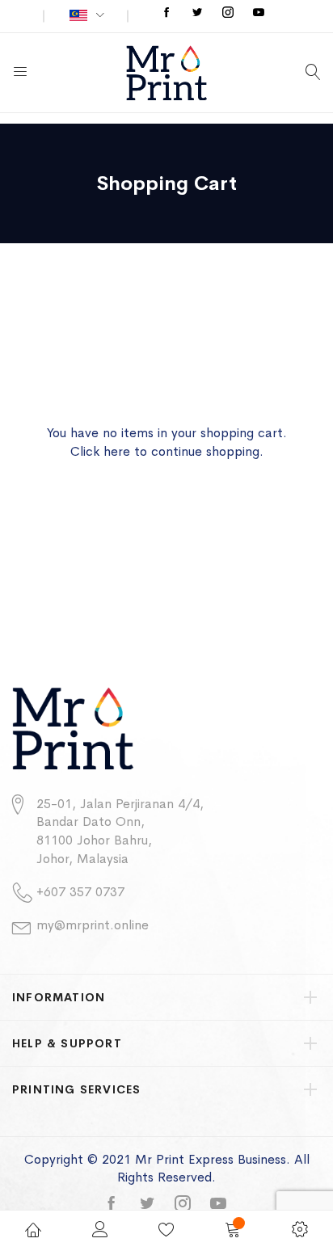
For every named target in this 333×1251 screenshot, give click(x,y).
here (116, 451)
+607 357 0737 (80, 891)
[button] (86, 16)
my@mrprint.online (92, 924)
